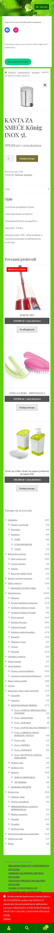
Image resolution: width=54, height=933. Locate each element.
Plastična (15, 529)
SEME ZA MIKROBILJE (24, 777)
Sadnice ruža (17, 762)
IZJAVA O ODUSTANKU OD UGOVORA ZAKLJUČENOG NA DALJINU (24, 892)
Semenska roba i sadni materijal (23, 691)
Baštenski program (17, 554)
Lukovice (15, 700)
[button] (45, 85)
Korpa (41, 926)
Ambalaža (12, 520)
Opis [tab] (7, 189)
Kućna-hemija (14, 661)
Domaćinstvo (24, 72)
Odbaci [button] (7, 918)
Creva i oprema (18, 564)
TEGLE (17, 549)
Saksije (14, 568)
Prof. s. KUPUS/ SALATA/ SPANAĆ (30, 727)
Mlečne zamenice (19, 814)
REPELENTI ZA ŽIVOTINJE (23, 588)
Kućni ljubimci (14, 666)
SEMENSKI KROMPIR (21, 787)
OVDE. (6, 915)
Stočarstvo (13, 792)
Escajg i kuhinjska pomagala (24, 603)
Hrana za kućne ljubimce (22, 671)
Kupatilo (35, 72)
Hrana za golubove (20, 801)
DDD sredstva (15, 583)
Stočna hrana (17, 829)
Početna (12, 72)
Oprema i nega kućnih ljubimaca (26, 676)
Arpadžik (15, 695)
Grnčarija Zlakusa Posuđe (23, 612)
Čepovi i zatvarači (19, 524)
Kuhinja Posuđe (18, 627)
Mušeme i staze (18, 642)
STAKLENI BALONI (23, 544)
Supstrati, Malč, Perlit (21, 573)
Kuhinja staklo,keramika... (23, 632)
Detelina (13, 6)
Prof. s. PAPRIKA (22, 745)
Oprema (15, 819)
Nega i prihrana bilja (17, 681)
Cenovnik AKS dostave (18, 61)
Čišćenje (19, 175)
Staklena (15, 534)
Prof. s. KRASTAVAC (23, 718)
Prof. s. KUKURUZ (22, 723)
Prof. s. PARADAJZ (23, 750)
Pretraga (27, 928)
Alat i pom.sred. (18, 559)
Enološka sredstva (16, 656)
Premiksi (15, 824)
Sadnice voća (17, 767)
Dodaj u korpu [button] (27, 407)
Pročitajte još (27, 329)
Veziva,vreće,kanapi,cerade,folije (23, 834)
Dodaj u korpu (27, 158)
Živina (11, 843)
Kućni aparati (17, 617)
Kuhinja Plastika (19, 622)
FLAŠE (17, 539)
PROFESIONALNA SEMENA (24, 705)
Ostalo (14, 647)
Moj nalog (9, 928)
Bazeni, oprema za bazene (20, 578)
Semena (15, 772)
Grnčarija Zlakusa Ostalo (23, 607)
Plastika (15, 651)
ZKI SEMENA (20, 782)
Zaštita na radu (15, 839)
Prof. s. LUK (19, 740)
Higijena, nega (17, 797)
